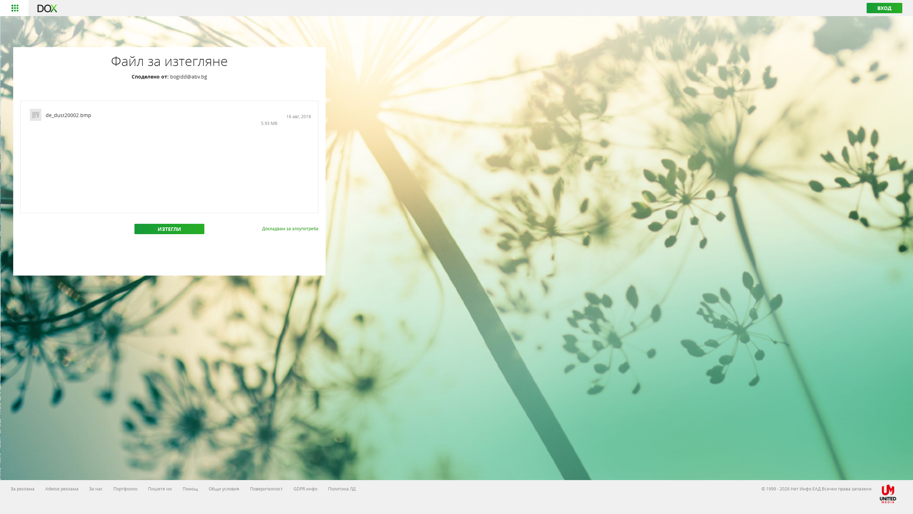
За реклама (23, 489)
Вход (884, 8)
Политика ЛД (342, 489)
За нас (96, 489)
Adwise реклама (61, 489)
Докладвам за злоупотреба (290, 228)
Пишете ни (160, 489)
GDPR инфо (305, 489)
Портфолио (125, 489)
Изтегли (169, 229)
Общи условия (224, 489)
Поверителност (266, 489)
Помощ (190, 489)
